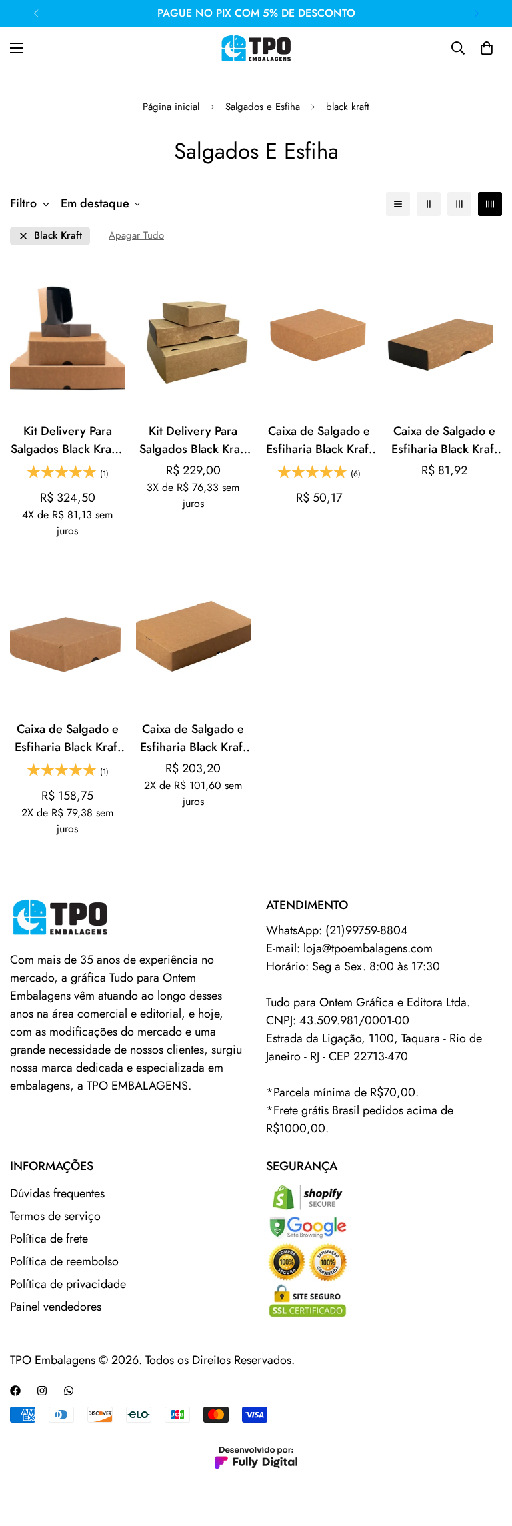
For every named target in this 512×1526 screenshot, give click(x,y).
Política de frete (49, 1238)
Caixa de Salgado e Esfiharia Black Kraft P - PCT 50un (319, 440)
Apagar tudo (136, 236)
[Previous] (36, 13)
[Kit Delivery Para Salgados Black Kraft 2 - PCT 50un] (193, 338)
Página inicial (171, 106)
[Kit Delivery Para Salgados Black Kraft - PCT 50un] (67, 338)
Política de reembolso (64, 1261)
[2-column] (429, 204)
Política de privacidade (68, 1284)
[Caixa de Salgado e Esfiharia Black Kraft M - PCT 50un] (445, 338)
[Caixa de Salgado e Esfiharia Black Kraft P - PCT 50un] (319, 338)
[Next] (476, 13)
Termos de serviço (55, 1216)
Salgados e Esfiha (262, 106)
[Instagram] (42, 1390)
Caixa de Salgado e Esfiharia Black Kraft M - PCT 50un (444, 440)
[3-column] (459, 204)
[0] (486, 48)
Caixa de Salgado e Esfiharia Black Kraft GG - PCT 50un (193, 738)
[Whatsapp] (68, 1390)
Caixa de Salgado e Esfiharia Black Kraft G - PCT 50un (68, 738)
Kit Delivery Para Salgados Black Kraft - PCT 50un (68, 440)
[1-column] (398, 204)
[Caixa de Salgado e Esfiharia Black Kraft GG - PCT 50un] (193, 635)
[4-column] (490, 204)
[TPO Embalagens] (256, 48)
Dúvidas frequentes (57, 1193)
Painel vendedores (55, 1306)
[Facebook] (15, 1390)
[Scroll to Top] (486, 1453)
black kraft (58, 236)
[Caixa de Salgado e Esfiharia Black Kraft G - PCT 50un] (67, 635)
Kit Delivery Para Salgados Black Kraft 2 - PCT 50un (193, 440)
